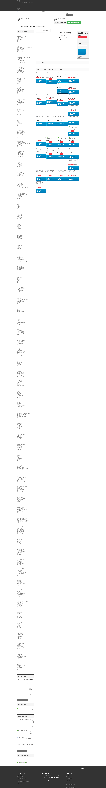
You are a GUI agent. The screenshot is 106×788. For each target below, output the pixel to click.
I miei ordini (19, 775)
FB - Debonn (19, 297)
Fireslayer (19, 98)
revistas (18, 455)
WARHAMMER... (50, 77)
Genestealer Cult (20, 150)
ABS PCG (19, 542)
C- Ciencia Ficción (20, 576)
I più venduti (22, 676)
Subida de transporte (70, 778)
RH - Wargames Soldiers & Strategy (23, 413)
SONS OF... (71, 163)
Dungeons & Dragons (21, 665)
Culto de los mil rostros (21, 405)
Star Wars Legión (20, 597)
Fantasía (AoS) (20, 67)
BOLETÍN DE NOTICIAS (24, 755)
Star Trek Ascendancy (21, 512)
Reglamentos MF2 (20, 373)
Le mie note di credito (21, 778)
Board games (19, 84)
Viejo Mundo (19, 170)
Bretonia (18, 226)
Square (18, 42)
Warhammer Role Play (21, 666)
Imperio (18, 233)
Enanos (18, 247)
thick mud (19, 449)
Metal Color (19, 445)
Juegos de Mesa (20, 594)
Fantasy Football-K (20, 341)
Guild (18, 361)
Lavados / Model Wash (21, 438)
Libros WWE (19, 386)
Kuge (18, 327)
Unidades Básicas (20, 325)
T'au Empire (19, 152)
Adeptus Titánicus (20, 133)
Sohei (18, 329)
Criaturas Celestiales (20, 333)
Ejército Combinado (20, 311)
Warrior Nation (19, 398)
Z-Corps (18, 664)
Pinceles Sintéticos (20, 213)
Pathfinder (19, 663)
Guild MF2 (19, 374)
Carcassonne (19, 612)
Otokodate (19, 334)
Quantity (79, 43)
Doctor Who (19, 627)
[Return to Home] (18, 26)
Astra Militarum (20, 139)
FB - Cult (18, 293)
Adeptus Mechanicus (21, 132)
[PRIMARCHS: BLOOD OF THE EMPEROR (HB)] (73, 126)
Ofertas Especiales (20, 37)
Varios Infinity (19, 592)
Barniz (18, 456)
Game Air (18, 440)
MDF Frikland (19, 39)
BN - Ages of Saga (20, 497)
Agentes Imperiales (20, 135)
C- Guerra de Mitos (20, 573)
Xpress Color (19, 423)
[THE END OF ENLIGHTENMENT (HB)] (62, 137)
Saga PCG (19, 554)
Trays (18, 46)
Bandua (18, 480)
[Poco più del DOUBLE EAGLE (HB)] (21, 708)
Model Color (19, 433)
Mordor (18, 250)
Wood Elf (18, 178)
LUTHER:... (38, 151)
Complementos (19, 561)
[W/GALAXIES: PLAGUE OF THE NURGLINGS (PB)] (73, 95)
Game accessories (20, 71)
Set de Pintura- (19, 209)
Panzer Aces (19, 437)
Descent (18, 613)
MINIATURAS (19, 277)
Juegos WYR (19, 371)
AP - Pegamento (20, 469)
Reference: (61, 35)
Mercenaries (19, 393)
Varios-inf (18, 308)
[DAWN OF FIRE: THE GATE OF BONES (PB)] (41, 95)
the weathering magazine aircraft (23, 419)
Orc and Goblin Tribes (21, 173)
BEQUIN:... (60, 120)
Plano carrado (19, 429)
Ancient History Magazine (21, 416)
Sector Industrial (20, 354)
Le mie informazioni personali (23, 781)
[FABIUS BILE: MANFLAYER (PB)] (51, 137)
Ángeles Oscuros (20, 136)
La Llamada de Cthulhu (21, 662)
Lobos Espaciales (20, 154)
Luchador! (19, 638)
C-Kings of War (20, 580)
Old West (18, 69)
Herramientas (19, 458)
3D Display (19, 80)
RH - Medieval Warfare (21, 412)
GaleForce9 (19, 298)
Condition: (61, 37)
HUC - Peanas (19, 585)
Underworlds (19, 195)
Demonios (19, 146)
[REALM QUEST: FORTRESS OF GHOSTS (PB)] (62, 96)
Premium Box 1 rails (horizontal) (23, 55)
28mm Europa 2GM (20, 474)
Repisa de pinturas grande (31, 689)
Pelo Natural (19, 427)
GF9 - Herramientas (20, 507)
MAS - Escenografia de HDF (22, 527)
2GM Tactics (19, 606)
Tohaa (18, 320)
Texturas (18, 457)
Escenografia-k (19, 282)
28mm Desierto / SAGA (21, 475)
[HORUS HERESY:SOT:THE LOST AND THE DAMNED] (51, 149)
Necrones (18, 155)
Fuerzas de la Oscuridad (21, 265)
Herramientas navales (21, 276)
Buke (18, 328)
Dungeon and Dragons (21, 660)
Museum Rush (19, 636)
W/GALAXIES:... (72, 98)
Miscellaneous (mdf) (20, 82)
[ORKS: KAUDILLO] (21, 737)
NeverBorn (19, 364)
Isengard (18, 256)
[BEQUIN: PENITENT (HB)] (62, 117)
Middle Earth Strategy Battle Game (23, 187)
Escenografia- (19, 217)
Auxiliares (19, 453)
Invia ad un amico (63, 42)
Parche (18, 319)
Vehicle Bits (19, 344)
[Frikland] (28, 13)
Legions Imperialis (20, 184)
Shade (18, 204)
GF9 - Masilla (19, 502)
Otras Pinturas (19, 459)
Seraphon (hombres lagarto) (22, 113)
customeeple (19, 570)
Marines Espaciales (20, 156)
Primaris (18, 160)
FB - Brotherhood (20, 286)
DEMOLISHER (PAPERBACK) (33, 731)
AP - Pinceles (19, 465)
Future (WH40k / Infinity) (21, 68)
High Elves (19, 177)
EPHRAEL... (60, 76)
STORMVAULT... (50, 97)
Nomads (18, 317)
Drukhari (18, 147)
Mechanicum (19, 185)
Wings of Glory (19, 622)
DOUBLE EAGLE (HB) (30, 708)
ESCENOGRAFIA (20, 471)
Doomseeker (19, 607)
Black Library (19, 269)
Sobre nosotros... (69, 782)
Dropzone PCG (19, 555)
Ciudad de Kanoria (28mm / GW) (23, 477)
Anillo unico (19, 658)
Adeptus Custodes (20, 131)
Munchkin (19, 604)
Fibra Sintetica (19, 426)
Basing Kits (19, 348)
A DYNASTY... (71, 174)
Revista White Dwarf (20, 241)
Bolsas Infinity (19, 591)
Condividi (61, 39)
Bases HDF (19, 353)
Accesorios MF (20, 360)
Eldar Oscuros (19, 149)
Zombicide (19, 408)
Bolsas (18, 307)
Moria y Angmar (20, 257)
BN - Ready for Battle (21, 498)
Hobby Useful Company (21, 583)
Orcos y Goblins (20, 235)
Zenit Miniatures (20, 401)
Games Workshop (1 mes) (21, 36)
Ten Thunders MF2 (20, 376)
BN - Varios (19, 482)
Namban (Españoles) (21, 340)
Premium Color (19, 446)
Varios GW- (19, 218)
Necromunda (19, 196)
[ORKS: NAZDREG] (21, 744)
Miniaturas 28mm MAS (21, 534)
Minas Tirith (19, 248)
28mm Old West (20, 478)
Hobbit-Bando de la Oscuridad (22, 194)
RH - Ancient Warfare (21, 411)
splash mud (19, 448)
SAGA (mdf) (19, 76)
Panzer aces (19, 417)
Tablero (18, 652)
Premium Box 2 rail (20, 50)
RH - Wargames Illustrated (21, 414)
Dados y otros (19, 659)
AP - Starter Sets (20, 461)
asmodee (18, 596)
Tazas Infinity (19, 590)
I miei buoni (19, 783)
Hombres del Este (20, 254)
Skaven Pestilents (20, 114)
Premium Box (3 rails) (21, 51)
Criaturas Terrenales (20, 332)
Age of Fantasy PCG (21, 559)
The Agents (19, 635)
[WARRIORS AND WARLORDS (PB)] (51, 171)
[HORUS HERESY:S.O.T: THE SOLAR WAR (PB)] (41, 73)
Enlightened (19, 390)
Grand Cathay (19, 181)
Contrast (18, 208)
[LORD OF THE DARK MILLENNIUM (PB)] (73, 84)
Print (61, 45)
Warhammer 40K (20, 125)
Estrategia (19, 621)
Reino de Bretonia (20, 171)
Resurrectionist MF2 (20, 372)
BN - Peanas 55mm (20, 495)
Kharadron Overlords (20, 104)
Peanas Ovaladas (20, 565)
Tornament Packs (20, 304)
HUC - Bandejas (20, 584)
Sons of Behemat (20, 118)
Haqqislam (19, 312)
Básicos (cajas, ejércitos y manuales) (23, 188)
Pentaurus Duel (20, 610)
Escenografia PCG (20, 549)
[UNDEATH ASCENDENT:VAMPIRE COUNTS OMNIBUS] (41, 183)
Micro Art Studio (20, 513)
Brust (18, 346)
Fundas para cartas (20, 631)
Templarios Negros (20, 161)
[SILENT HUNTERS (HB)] (41, 137)
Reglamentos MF (20, 366)
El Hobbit (18, 260)
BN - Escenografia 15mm (21, 484)
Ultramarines (19, 163)
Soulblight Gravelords (21, 119)
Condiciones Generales (70, 784)
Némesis (18, 402)
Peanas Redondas (20, 563)
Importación (19, 632)
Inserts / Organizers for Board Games (23, 62)
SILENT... (38, 139)
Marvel (18, 280)
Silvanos (18, 121)
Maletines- (19, 216)
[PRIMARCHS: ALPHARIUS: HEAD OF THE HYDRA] (62, 149)
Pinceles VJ (19, 425)
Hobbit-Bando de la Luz (21, 193)
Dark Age (18, 283)
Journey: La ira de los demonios (22, 639)
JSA (18, 313)
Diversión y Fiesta (20, 617)
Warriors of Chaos (20, 175)
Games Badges (20, 589)
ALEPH (18, 309)
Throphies (19, 79)
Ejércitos (18, 244)
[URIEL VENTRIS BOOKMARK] (41, 117)
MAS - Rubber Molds (21, 529)
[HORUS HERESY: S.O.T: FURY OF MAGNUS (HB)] (73, 73)
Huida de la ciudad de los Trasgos (23, 261)
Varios (18, 124)
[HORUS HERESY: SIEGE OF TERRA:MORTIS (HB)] (73, 149)
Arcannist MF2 (19, 375)
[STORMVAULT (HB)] (51, 95)
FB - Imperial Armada (21, 288)
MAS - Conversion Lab (21, 530)
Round (18, 41)
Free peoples (19, 100)
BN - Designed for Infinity (21, 481)
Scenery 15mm (20, 70)
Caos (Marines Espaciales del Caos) (23, 143)
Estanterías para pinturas (21, 272)
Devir (18, 614)
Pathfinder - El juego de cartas (22, 601)
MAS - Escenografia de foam (22, 526)
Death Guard (19, 145)
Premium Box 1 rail (20, 49)
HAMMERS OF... (72, 109)
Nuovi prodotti (23, 716)
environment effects (20, 450)
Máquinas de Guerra (20, 339)
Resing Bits (19, 349)
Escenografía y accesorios (22, 197)
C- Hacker (19, 574)
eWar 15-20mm (20, 550)
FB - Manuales (19, 291)
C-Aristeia (19, 581)
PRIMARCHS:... (72, 129)
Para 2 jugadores (20, 642)
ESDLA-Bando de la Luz (21, 191)
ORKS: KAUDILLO (28, 738)
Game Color (19, 436)
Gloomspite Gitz (20, 101)
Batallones (19, 223)
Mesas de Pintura (20, 271)
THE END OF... (60, 140)
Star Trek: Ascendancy (21, 647)
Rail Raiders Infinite (20, 643)
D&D (18, 615)
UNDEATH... (38, 186)
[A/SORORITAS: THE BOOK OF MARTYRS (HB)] (41, 171)
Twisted (18, 367)
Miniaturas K (19, 345)
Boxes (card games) (20, 48)
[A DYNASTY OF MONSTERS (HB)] (73, 171)
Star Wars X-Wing (20, 649)
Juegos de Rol (19, 657)
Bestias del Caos (20, 91)
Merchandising (19, 667)
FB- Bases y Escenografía (22, 292)
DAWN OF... (38, 98)
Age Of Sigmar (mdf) (20, 73)
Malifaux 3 (19, 359)
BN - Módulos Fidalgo (21, 499)
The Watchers (19, 397)
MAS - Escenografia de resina (22, 524)
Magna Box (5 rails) (20, 53)
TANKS (18, 624)
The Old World (19, 168)
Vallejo (18, 422)
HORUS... (38, 76)
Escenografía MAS (20, 531)
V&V (18, 383)
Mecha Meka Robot (20, 418)
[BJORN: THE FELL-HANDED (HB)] (24, 719)
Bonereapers (19, 92)
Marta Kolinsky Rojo (20, 428)
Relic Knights (19, 381)
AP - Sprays (19, 466)
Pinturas (18, 199)
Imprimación (19, 210)
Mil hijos (18, 157)
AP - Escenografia (20, 470)
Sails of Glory (19, 623)
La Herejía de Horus (20, 183)
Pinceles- (18, 212)
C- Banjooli (19, 571)
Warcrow (18, 384)
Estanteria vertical (29, 679)
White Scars (19, 166)
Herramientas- (19, 214)
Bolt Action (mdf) (20, 72)
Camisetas (19, 669)
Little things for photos (21, 78)
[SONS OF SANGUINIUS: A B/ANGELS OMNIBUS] (73, 160)
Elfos (18, 246)
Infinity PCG (19, 540)
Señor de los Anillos (20, 646)
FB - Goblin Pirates (20, 287)
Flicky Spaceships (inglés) (21, 637)
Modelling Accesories (21, 351)
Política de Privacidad (70, 787)
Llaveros (18, 668)
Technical (18, 207)
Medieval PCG (19, 544)
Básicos (18, 88)
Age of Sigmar (19, 87)
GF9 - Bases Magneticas (21, 506)
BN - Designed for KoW (21, 488)
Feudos (18, 251)
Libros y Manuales (20, 89)
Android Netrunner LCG (21, 600)
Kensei (18, 323)
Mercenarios (19, 314)
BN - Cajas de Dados (21, 485)
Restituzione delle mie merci (22, 776)
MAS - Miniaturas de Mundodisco (23, 520)
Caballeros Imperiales (21, 142)
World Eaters (19, 164)
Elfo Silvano (19, 229)
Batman (18, 279)
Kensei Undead (20, 338)
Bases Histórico (20, 356)
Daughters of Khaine (20, 97)
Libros (18, 670)
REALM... (59, 99)
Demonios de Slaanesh (21, 115)
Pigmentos (19, 443)
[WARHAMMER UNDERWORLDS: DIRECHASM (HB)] (51, 74)
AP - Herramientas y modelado (22, 468)
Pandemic (19, 644)
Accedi (18, 0)
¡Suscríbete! (21, 758)
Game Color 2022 (20, 435)
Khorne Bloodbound (20, 105)
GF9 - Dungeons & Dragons (22, 509)
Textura (18, 206)
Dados (18, 569)
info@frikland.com (50, 780)
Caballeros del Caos (20, 140)
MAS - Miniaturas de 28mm (22, 521)
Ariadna (18, 310)
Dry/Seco (18, 203)
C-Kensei (18, 579)
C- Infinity (19, 575)
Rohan (18, 249)
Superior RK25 (19, 432)
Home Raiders (19, 300)
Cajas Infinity (19, 302)
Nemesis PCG (19, 539)
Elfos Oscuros (19, 230)
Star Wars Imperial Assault (22, 648)
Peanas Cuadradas (20, 564)
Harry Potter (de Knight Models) (22, 299)
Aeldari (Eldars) (20, 134)
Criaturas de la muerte (21, 335)
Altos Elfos (19, 225)
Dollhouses (19, 83)
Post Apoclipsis (20, 553)
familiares (19, 628)
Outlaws (18, 394)
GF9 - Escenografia (20, 505)
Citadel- (18, 198)
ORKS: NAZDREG (30, 744)
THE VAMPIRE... (72, 140)
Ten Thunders (19, 370)
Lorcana (18, 61)
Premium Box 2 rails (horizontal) (23, 56)
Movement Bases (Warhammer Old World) (24, 47)
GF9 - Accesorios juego (21, 508)
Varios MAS (19, 532)
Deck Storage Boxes (20, 60)
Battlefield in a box (20, 511)
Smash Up (19, 602)
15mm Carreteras (20, 479)
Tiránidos (18, 162)
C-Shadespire (19, 582)
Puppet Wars (19, 369)
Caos (18, 93)
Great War (19, 415)
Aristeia (18, 306)
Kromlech (18, 342)
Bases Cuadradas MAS (21, 533)
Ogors (18, 111)
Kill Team (18, 186)
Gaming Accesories (20, 352)
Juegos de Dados (20, 633)
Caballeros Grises (20, 141)
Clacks (18, 625)
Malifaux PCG (19, 552)
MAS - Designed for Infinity (22, 519)
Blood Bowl (19, 220)
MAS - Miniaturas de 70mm (22, 523)
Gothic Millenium (20, 558)
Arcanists (18, 363)
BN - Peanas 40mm (20, 491)
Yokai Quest (19, 626)
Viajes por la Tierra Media (21, 656)
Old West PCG (19, 548)
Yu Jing (18, 321)
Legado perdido (20, 641)
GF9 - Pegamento (20, 501)
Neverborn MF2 (20, 377)
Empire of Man (19, 176)
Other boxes (19, 59)
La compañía (19, 255)
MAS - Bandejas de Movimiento (22, 518)
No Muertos (19, 234)
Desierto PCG (19, 547)
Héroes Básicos (20, 330)
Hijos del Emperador (20, 151)
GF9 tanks (19, 510)
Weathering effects (20, 447)
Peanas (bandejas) (20, 568)
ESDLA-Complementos (21, 189)
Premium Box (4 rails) (21, 52)
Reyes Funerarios (20, 172)
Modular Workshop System (22, 275)
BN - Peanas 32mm (20, 490)
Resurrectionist (19, 362)
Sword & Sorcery (20, 616)
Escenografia (19, 239)
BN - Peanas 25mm (20, 489)
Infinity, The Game (20, 301)
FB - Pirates (19, 289)
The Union (19, 396)
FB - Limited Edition (20, 296)
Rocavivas (19, 403)
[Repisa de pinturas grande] (22, 688)
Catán (18, 611)
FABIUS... (48, 140)
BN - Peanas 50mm (20, 492)
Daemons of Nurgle (20, 110)
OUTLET (18, 38)
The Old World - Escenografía (22, 182)
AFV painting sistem (20, 454)
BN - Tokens (19, 487)
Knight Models (19, 278)
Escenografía (19, 123)
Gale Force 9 (19, 500)
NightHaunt (19, 109)
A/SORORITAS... (39, 174)
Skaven (18, 237)
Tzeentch (18, 122)
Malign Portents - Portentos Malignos (23, 108)
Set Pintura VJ (19, 424)
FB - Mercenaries (20, 290)
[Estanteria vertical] (21, 679)
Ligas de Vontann (20, 153)
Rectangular (19, 45)
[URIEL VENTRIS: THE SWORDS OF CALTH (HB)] (51, 117)
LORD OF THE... (72, 87)
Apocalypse (19, 129)
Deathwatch (19, 144)
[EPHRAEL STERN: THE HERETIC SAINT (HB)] (62, 73)
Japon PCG (19, 543)
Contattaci (19, 1)
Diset (18, 618)
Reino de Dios (19, 406)
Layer (18, 202)
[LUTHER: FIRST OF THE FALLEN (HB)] (41, 148)
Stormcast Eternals (20, 120)
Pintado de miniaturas (70, 785)
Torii (18, 382)
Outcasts (18, 365)
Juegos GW (19, 219)
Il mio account (21, 773)
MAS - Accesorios (20, 528)
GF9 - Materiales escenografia (22, 503)
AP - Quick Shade (20, 467)
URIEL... (37, 120)
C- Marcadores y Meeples (21, 572)
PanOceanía (19, 318)
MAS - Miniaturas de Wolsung (22, 522)
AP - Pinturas (19, 464)
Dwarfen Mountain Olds (21, 174)
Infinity (18, 476)
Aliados (18, 94)
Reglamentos (19, 126)
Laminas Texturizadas (21, 551)
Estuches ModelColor (21, 434)
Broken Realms (20, 90)
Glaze (18, 205)
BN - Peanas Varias (20, 496)
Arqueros (18, 407)
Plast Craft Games (20, 538)
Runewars (19, 645)
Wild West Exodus (20, 385)
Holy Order (19, 391)
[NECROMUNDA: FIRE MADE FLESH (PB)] (62, 171)
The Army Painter (20, 460)
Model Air (18, 439)
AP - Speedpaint (20, 463)
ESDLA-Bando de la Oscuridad (22, 192)
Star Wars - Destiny (20, 605)
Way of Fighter (19, 654)
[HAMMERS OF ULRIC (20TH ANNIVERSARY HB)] (73, 106)
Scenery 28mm (20, 63)
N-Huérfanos (19, 404)
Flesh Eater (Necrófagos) (21, 99)
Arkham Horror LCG (20, 595)
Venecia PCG (19, 541)
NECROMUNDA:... (61, 174)
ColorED (18, 560)
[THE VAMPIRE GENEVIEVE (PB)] (73, 137)
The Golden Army (20, 395)
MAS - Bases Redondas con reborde (23, 517)
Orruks (18, 112)
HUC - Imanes (19, 586)
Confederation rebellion (21, 387)
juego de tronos (20, 603)
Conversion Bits (20, 343)
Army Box (19, 324)
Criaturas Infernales (20, 331)
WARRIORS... (49, 174)
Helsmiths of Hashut (20, 102)
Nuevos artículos (20, 35)
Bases (18, 40)
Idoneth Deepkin (20, 103)
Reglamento (19, 224)
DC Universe (19, 281)
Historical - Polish (20, 355)
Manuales (19, 262)
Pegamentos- (19, 215)
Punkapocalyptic (20, 380)
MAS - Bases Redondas (21, 516)
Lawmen (18, 392)
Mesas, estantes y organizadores (23, 270)
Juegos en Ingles (20, 634)
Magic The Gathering (21, 593)
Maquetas (19, 77)
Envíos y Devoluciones (70, 776)
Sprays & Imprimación (21, 444)
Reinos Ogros (19, 236)
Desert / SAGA (19, 66)
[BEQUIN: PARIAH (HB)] (73, 117)
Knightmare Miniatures (21, 322)
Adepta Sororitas (20, 130)
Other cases (19, 81)
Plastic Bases (19, 350)
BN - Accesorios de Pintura (22, 486)
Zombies (18, 655)
